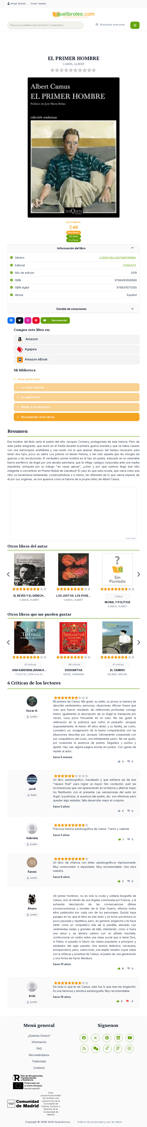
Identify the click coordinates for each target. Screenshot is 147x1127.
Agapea (31, 349)
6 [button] (79, 612)
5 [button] (73, 612)
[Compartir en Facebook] (11, 320)
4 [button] (68, 612)
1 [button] (50, 612)
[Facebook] (84, 1038)
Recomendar (59, 320)
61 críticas (118, 664)
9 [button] (96, 612)
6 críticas (73, 240)
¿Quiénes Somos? (39, 1035)
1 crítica (118, 596)
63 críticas (30, 664)
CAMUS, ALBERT (73, 64)
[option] (29, 577)
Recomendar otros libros (37, 417)
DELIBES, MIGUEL (117, 674)
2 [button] (56, 612)
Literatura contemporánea (117, 257)
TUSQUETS (129, 265)
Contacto (39, 1067)
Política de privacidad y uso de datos (100, 1121)
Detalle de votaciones (71, 308)
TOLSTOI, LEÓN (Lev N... (29, 674)
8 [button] (91, 612)
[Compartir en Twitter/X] (19, 320)
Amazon (31, 339)
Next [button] (138, 574)
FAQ (39, 1048)
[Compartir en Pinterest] (36, 320)
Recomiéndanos (39, 1055)
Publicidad (39, 1061)
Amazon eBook (36, 359)
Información (39, 1042)
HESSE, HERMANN (73, 674)
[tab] (73, 248)
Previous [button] (8, 574)
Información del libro (71, 248)
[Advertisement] (77, 43)
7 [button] (85, 612)
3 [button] (62, 612)
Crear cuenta (38, 3)
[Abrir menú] (135, 25)
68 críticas (74, 664)
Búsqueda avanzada (112, 24)
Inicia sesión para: (28, 379)
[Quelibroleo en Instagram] (27, 320)
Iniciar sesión (19, 3)
